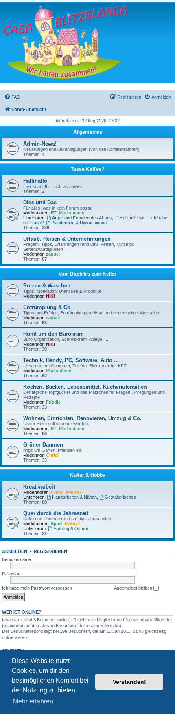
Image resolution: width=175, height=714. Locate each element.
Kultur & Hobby (87, 475)
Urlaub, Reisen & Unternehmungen (67, 239)
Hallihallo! (36, 181)
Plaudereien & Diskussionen (79, 222)
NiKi (50, 296)
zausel (53, 254)
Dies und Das (40, 202)
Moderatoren (71, 212)
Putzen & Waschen (46, 286)
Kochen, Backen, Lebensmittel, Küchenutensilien (85, 387)
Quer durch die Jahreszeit (55, 513)
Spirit (56, 523)
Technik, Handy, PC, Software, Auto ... (71, 360)
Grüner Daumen (43, 445)
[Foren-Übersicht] (65, 42)
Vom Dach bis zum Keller (87, 274)
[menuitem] (12, 97)
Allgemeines (87, 132)
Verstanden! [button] (129, 682)
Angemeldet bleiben (133, 588)
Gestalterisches (120, 497)
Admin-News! (40, 144)
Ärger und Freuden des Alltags (82, 217)
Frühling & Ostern (70, 528)
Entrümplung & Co (46, 307)
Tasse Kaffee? (87, 169)
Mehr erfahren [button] (33, 701)
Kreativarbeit (39, 487)
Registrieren (50, 551)
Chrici (52, 455)
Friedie (53, 402)
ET (54, 212)
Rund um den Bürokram (53, 334)
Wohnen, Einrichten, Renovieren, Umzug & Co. (82, 418)
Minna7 (73, 492)
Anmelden (14, 551)
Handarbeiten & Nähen (74, 497)
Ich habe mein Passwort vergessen (37, 588)
